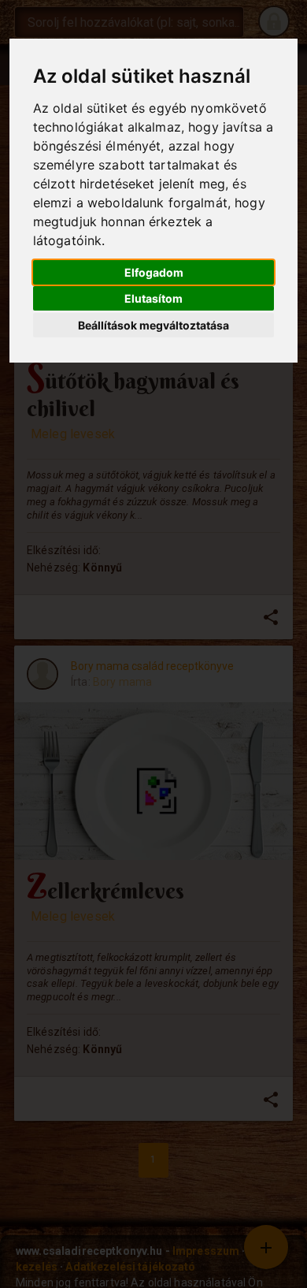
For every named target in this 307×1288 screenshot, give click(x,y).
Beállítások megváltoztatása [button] (153, 325)
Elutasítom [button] (153, 298)
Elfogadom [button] (153, 272)
